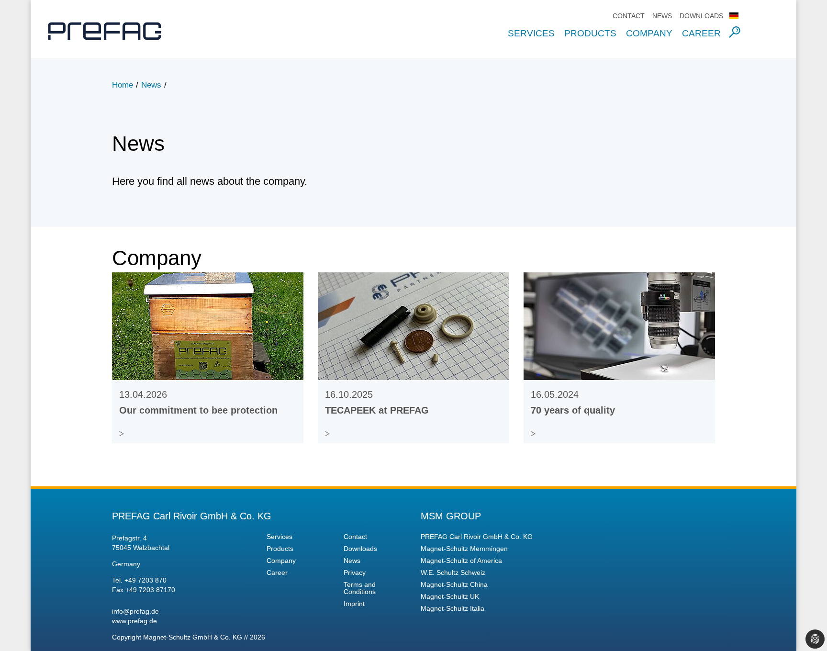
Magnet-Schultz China (454, 584)
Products (590, 33)
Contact (629, 16)
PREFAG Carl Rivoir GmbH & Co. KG (477, 536)
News (662, 16)
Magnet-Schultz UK (450, 596)
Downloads (701, 16)
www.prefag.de (134, 621)
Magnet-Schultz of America (461, 560)
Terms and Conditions (360, 588)
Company (649, 33)
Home (122, 85)
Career (701, 33)
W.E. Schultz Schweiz (453, 572)
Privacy (355, 572)
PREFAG (114, 31)
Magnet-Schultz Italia (452, 608)
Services (531, 33)
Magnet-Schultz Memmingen (464, 548)
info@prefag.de (135, 611)
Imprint (354, 603)
